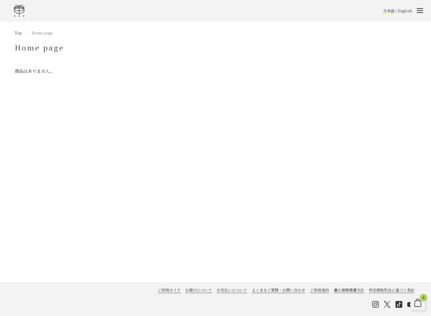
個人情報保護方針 (349, 290)
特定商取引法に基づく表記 (392, 290)
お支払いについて (232, 290)
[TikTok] (399, 304)
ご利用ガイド (169, 290)
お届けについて (198, 290)
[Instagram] (375, 304)
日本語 (389, 11)
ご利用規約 (319, 290)
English (405, 11)
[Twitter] (387, 304)
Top (18, 33)
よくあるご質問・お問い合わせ (278, 290)
